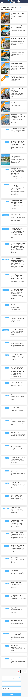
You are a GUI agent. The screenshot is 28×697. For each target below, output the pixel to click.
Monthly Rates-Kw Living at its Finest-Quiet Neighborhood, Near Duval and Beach (17, 276)
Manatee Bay (15, 482)
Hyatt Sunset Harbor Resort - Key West (17, 26)
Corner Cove (15, 407)
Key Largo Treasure (17, 329)
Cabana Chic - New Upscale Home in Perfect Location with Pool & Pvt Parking (17, 230)
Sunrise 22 (14, 304)
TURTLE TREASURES (16, 583)
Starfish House (15, 395)
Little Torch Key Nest (17, 382)
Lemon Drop (14, 570)
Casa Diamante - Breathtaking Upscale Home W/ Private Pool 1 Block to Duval (18, 261)
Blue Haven (14, 317)
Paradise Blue (15, 432)
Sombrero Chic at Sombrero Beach (16, 621)
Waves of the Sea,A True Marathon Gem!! (17, 533)
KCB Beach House (16, 495)
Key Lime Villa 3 (15, 658)
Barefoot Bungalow (17, 445)
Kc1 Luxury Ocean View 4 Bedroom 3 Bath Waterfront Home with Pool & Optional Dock (18, 246)
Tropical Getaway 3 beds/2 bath (17, 520)
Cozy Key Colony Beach (18, 457)
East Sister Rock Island (18, 129)
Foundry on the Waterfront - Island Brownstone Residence (18, 216)
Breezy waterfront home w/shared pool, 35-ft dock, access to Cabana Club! (17, 171)
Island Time (14, 645)
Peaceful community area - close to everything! (17, 156)
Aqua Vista (14, 608)
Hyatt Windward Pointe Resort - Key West (18, 39)
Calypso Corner (16, 420)
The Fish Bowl (15, 558)
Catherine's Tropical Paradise (17, 596)
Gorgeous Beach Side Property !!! (17, 14)
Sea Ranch (14, 102)
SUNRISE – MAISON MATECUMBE (16, 64)
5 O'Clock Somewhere (18, 342)
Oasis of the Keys (16, 354)
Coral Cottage (15, 507)
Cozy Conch (14, 470)
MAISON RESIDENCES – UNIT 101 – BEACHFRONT (18, 76)
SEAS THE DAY (15, 51)
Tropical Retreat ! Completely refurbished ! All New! (18, 202)
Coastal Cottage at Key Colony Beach (17, 633)
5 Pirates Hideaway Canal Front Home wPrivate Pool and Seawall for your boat (17, 369)
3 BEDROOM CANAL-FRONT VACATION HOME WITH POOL (18, 116)
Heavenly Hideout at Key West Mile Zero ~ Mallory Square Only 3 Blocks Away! (17, 291)
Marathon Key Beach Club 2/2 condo (17, 546)
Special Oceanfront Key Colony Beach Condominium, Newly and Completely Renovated (18, 187)
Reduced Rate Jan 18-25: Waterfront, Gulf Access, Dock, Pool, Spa (18, 142)
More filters (21, 8)
